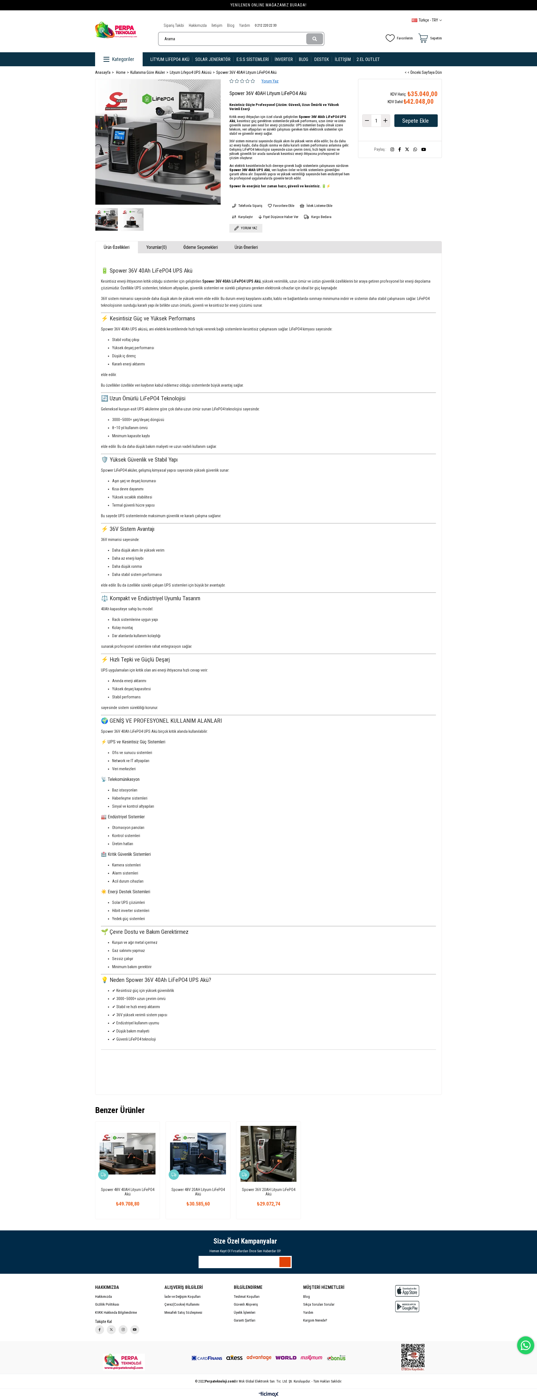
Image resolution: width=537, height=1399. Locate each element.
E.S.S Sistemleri (252, 59)
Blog (230, 25)
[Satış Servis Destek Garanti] (124, 1362)
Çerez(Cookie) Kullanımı (181, 1304)
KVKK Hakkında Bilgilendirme (116, 1312)
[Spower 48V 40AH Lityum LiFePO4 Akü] (128, 1154)
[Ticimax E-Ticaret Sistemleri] (269, 1395)
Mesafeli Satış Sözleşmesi (183, 1312)
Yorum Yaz (270, 81)
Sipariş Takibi (174, 25)
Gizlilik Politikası (107, 1304)
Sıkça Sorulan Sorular (319, 1304)
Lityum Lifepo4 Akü (169, 59)
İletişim (216, 25)
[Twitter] (111, 1329)
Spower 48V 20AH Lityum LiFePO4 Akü (198, 1191)
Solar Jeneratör (212, 59)
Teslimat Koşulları (247, 1296)
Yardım (244, 25)
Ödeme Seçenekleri (200, 247)
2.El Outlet (369, 59)
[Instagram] (123, 1329)
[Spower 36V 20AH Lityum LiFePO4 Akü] (268, 1154)
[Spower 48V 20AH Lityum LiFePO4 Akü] (198, 1154)
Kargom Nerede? (315, 1320)
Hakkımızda (198, 25)
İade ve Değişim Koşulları (182, 1296)
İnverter (284, 59)
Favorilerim (405, 38)
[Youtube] (134, 1329)
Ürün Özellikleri (116, 247)
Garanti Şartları (244, 1320)
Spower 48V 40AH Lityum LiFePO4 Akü (127, 1191)
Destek (321, 59)
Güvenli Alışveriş (246, 1304)
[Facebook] (99, 1329)
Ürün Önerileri (246, 247)
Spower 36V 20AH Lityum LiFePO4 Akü (268, 1191)
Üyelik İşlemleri (244, 1312)
